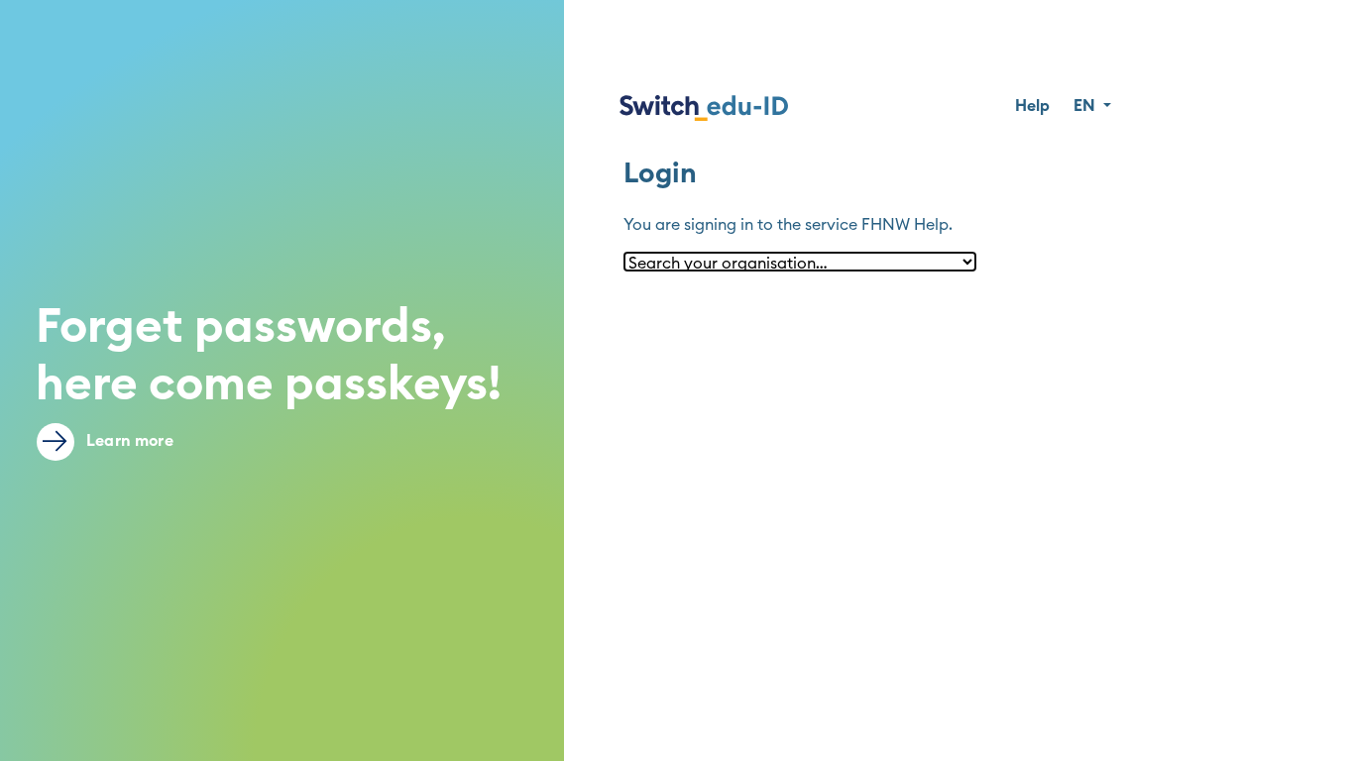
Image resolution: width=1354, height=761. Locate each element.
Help (1032, 106)
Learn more (127, 441)
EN (1086, 106)
